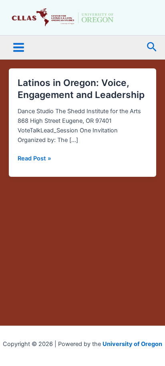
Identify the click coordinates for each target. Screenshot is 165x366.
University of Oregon (132, 344)
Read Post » (34, 158)
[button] (152, 47)
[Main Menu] (18, 47)
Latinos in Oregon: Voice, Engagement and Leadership (81, 88)
